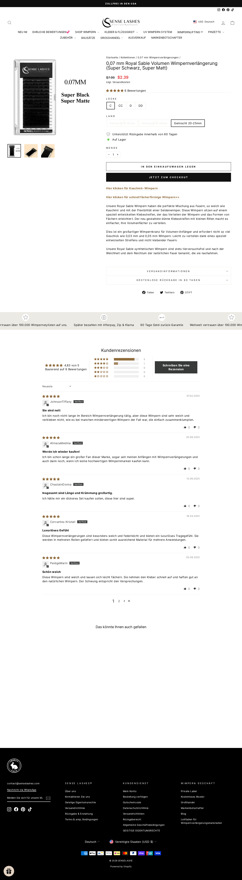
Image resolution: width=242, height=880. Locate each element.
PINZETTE (215, 32)
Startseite (112, 57)
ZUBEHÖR (66, 37)
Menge (112, 148)
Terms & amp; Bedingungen (81, 819)
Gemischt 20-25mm (188, 123)
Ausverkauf (137, 37)
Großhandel (188, 802)
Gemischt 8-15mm (122, 123)
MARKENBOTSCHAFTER (166, 37)
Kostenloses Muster (192, 796)
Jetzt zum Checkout (168, 177)
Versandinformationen (168, 271)
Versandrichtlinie (75, 808)
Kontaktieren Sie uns (77, 796)
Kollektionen (128, 57)
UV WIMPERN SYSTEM (157, 32)
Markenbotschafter (192, 808)
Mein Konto (129, 791)
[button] (115, 90)
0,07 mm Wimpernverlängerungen (158, 57)
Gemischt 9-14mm (154, 123)
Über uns (70, 791)
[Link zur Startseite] (121, 22)
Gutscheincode (132, 802)
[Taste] (50, 97)
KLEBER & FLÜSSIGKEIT (120, 32)
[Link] (115, 766)
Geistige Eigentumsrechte (80, 802)
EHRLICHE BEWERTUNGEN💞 (51, 32)
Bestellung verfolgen (135, 796)
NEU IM (22, 32)
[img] (51, 396)
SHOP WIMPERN (86, 32)
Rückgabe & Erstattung (79, 813)
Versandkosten (121, 82)
